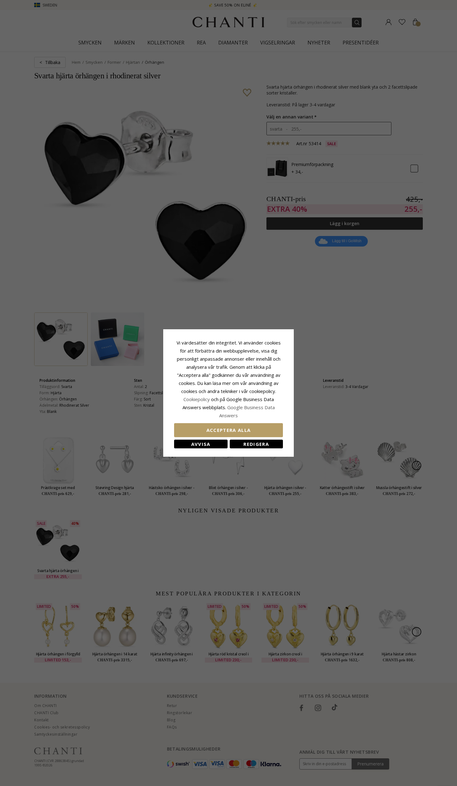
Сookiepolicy (197, 399)
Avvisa (200, 444)
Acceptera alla (228, 430)
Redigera (256, 444)
